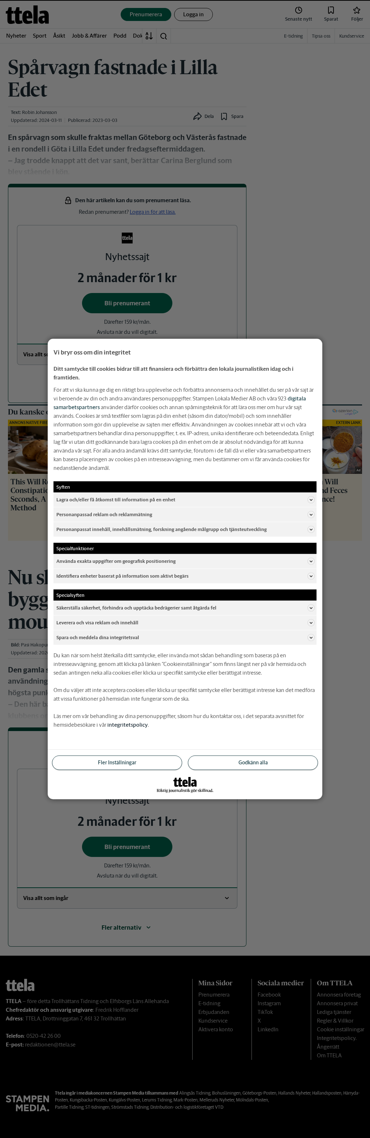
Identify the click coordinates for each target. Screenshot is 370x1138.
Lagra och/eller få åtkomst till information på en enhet (115, 499)
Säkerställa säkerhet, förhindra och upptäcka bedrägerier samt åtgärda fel (136, 607)
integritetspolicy (127, 724)
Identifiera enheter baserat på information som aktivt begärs (122, 576)
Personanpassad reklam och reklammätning (104, 514)
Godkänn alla (253, 762)
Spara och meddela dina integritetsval (97, 637)
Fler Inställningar (117, 762)
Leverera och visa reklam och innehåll (97, 622)
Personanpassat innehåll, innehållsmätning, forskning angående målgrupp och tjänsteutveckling (161, 529)
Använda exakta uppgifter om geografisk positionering (116, 561)
